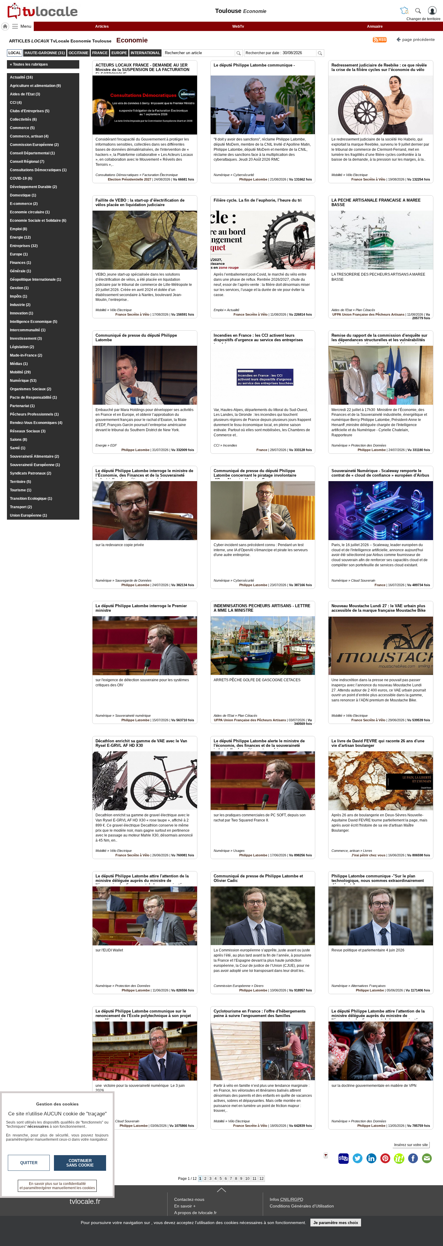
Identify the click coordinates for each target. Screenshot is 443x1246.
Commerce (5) (22, 128)
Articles (102, 26)
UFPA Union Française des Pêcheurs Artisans (368, 314)
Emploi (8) (18, 229)
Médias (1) (19, 364)
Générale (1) (20, 271)
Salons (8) (18, 439)
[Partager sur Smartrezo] (344, 1158)
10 (247, 1178)
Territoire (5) (20, 482)
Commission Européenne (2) (34, 145)
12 (261, 1178)
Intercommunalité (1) (28, 330)
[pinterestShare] (385, 1158)
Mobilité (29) (20, 372)
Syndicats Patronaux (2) (30, 473)
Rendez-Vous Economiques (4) (36, 423)
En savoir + (185, 1206)
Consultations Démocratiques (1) (38, 170)
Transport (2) (21, 507)
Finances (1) (20, 263)
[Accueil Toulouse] (5, 26)
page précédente (418, 39)
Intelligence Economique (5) (33, 322)
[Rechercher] (418, 10)
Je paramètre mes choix (335, 1222)
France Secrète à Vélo (368, 179)
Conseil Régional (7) (27, 161)
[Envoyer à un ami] (427, 1158)
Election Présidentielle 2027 (129, 179)
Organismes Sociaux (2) (30, 389)
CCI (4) (16, 102)
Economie (130, 40)
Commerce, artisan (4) (29, 136)
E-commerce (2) (24, 204)
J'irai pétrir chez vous (368, 855)
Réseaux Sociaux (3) (28, 431)
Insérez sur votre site (411, 1145)
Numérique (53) (23, 381)
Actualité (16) (21, 77)
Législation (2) (22, 347)
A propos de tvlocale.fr (195, 1212)
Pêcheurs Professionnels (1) (34, 414)
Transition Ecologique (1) (31, 498)
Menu (25, 26)
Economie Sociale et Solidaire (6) (38, 220)
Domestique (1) (23, 195)
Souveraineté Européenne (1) (35, 465)
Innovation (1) (21, 313)
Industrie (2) (20, 305)
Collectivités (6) (23, 119)
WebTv (238, 26)
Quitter (28, 1163)
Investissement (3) (26, 338)
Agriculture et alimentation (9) (35, 86)
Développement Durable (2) (33, 187)
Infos (286, 1199)
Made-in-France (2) (26, 355)
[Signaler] (330, 1158)
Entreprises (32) (24, 246)
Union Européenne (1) (28, 515)
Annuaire (375, 26)
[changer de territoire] (404, 10)
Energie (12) (20, 237)
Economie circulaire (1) (30, 212)
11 (254, 1178)
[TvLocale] (41, 10)
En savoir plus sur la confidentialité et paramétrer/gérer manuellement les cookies (57, 1186)
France (261, 450)
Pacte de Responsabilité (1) (33, 397)
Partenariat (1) (22, 406)
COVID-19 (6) (21, 178)
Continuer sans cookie (80, 1162)
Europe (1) (19, 254)
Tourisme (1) (20, 490)
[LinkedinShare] (371, 1158)
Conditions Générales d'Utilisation (302, 1206)
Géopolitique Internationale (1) (35, 279)
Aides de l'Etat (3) (25, 94)
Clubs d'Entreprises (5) (29, 111)
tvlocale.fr (85, 1201)
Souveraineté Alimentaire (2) (34, 456)
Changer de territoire (424, 19)
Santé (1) (17, 448)
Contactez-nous (189, 1199)
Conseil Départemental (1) (32, 153)
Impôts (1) (18, 296)
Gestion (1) (19, 288)
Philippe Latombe (253, 179)
